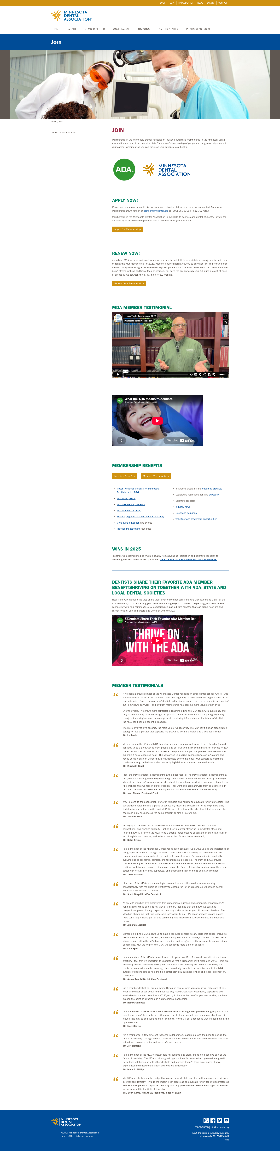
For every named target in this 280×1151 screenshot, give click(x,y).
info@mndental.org (219, 1127)
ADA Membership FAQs (129, 510)
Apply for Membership (127, 229)
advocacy (214, 494)
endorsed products (212, 488)
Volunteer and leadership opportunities (196, 519)
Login (163, 3)
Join (172, 3)
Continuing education (128, 522)
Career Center (168, 29)
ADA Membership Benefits (131, 504)
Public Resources (198, 29)
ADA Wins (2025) (126, 498)
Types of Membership (64, 132)
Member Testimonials (156, 476)
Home (56, 29)
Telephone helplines (186, 513)
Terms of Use (67, 1136)
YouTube (226, 1120)
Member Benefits (124, 476)
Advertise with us (84, 1136)
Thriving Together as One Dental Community (140, 516)
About (72, 29)
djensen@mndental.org (156, 210)
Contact (222, 3)
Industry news (182, 506)
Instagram (206, 1120)
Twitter (219, 1120)
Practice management (128, 528)
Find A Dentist (185, 3)
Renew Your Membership (129, 283)
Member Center (94, 29)
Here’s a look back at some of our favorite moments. (188, 559)
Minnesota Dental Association (71, 16)
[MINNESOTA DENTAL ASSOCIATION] (94, 1122)
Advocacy (144, 29)
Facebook (213, 1120)
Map (227, 1139)
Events (210, 3)
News (200, 3)
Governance (121, 29)
